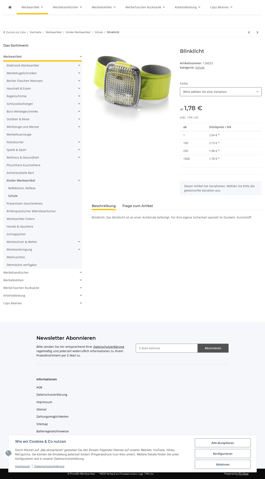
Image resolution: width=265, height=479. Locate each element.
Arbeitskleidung (14, 295)
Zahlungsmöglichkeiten (52, 416)
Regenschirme (16, 96)
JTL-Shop (243, 473)
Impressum (22, 466)
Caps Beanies (12, 303)
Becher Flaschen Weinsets (25, 81)
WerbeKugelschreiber (22, 73)
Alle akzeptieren (222, 443)
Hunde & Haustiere (20, 226)
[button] (42, 57)
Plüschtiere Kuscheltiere (23, 165)
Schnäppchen (16, 234)
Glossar (41, 409)
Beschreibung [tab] (104, 206)
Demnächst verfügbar (22, 265)
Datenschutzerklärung (49, 466)
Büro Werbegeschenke (22, 111)
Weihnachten (16, 257)
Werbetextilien (13, 280)
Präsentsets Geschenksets (25, 203)
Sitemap (42, 424)
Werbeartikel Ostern (21, 219)
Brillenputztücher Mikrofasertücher (31, 211)
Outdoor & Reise (18, 119)
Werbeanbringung (19, 249)
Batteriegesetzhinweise (52, 431)
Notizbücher (15, 142)
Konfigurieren (222, 453)
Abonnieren (213, 348)
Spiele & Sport (16, 150)
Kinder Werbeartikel (21, 180)
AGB (39, 387)
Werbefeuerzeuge (19, 134)
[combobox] (221, 91)
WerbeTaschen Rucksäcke (21, 288)
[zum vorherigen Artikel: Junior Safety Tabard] (249, 32)
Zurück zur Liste (16, 32)
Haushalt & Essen (19, 88)
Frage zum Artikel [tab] (137, 206)
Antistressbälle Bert (20, 173)
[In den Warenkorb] (95, 46)
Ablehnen (223, 464)
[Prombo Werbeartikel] (10, 7)
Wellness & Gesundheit (23, 157)
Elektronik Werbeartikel (23, 65)
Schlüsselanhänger (20, 104)
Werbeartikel (12, 56)
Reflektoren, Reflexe (21, 188)
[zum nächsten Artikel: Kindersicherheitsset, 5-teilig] (257, 32)
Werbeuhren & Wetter (22, 242)
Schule (200, 67)
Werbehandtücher (16, 272)
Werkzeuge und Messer (23, 127)
